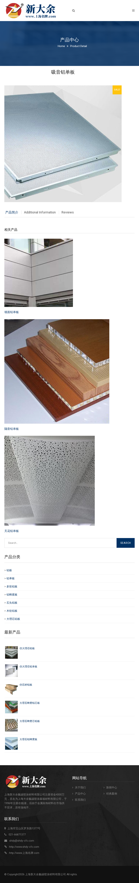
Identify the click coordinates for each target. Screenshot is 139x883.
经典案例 (111, 793)
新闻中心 (111, 787)
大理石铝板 (13, 619)
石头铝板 (12, 602)
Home (61, 46)
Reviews (68, 212)
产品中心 (80, 793)
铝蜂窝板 (12, 594)
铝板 (9, 570)
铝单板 (11, 578)
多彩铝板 (12, 586)
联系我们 (80, 799)
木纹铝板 (12, 610)
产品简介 (11, 212)
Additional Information (40, 212)
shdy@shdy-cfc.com (21, 840)
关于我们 (80, 787)
